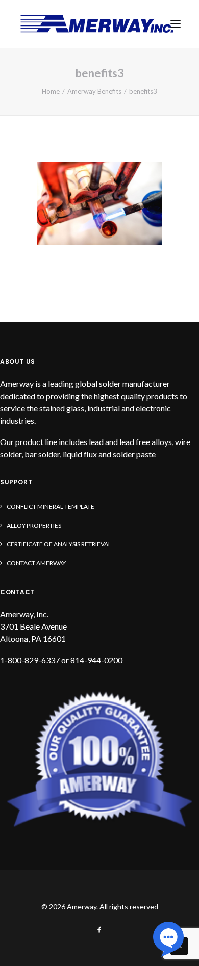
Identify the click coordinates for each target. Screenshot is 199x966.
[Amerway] (97, 24)
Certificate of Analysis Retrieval (59, 544)
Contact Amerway (36, 563)
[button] (175, 24)
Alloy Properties (34, 525)
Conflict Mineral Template (50, 506)
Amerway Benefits (94, 91)
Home (51, 91)
